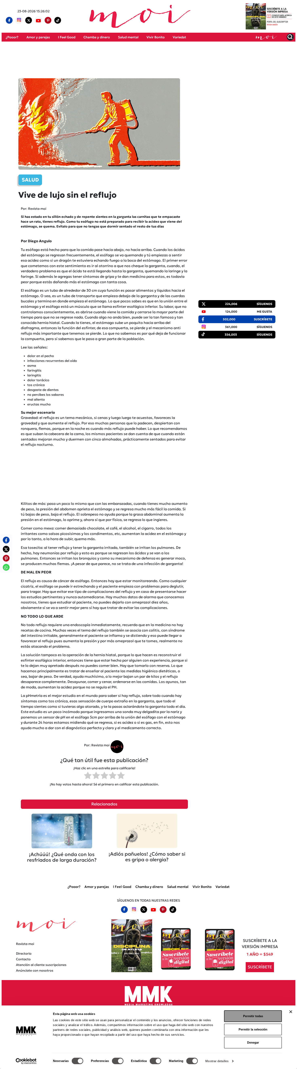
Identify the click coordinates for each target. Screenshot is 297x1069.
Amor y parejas (38, 37)
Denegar (253, 1042)
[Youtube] (38, 20)
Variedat (179, 37)
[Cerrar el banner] (290, 1011)
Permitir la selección (253, 1029)
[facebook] (9, 20)
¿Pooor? (12, 37)
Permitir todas (253, 1016)
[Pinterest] (48, 20)
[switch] (117, 1061)
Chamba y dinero (96, 37)
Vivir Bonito (155, 37)
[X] (28, 20)
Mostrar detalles (217, 1061)
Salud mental (128, 37)
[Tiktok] (57, 20)
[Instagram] (19, 20)
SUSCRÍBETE (260, 967)
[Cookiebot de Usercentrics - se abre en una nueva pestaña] (26, 1061)
